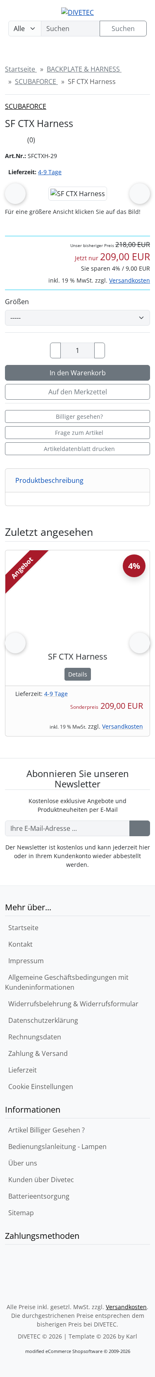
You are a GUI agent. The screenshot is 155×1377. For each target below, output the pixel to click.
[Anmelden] (139, 828)
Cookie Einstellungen (39, 1086)
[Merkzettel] (85, 53)
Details (77, 674)
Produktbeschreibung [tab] (49, 480)
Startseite (21, 927)
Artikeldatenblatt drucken (79, 449)
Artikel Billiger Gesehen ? (45, 1130)
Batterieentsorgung (37, 1196)
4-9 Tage (50, 172)
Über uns (21, 1163)
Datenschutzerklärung (41, 1020)
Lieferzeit (21, 1070)
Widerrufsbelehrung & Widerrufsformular (71, 1003)
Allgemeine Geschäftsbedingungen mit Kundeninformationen (67, 982)
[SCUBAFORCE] (133, 111)
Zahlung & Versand (36, 1053)
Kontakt (19, 944)
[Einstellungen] (35, 53)
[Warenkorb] (110, 53)
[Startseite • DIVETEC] (77, 12)
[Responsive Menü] (135, 53)
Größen (17, 301)
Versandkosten (129, 280)
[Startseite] (12, 53)
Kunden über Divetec (39, 1179)
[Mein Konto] (60, 53)
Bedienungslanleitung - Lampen (56, 1146)
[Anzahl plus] (99, 350)
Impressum (24, 960)
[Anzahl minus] (55, 350)
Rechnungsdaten (33, 1036)
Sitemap (19, 1212)
